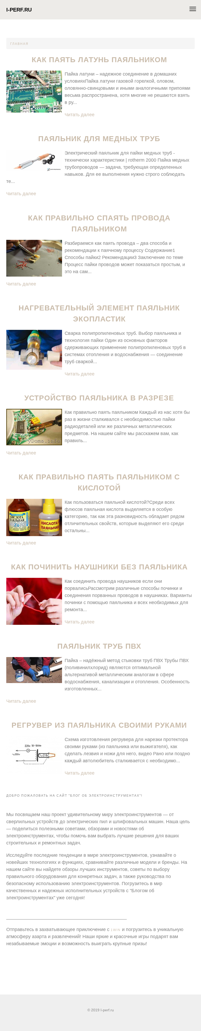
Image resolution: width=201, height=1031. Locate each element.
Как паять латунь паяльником (99, 60)
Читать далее (79, 114)
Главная (19, 44)
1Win (116, 930)
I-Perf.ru (19, 10)
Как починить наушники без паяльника (99, 567)
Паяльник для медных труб (99, 139)
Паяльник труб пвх (99, 646)
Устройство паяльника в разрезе (99, 398)
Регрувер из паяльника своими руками (99, 725)
